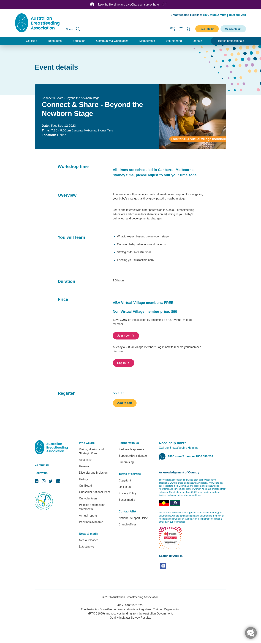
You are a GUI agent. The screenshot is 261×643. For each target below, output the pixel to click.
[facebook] (36, 482)
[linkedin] (58, 482)
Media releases (88, 540)
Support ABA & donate (133, 455)
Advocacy (85, 459)
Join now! (123, 335)
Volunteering (174, 40)
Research (85, 466)
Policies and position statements (92, 506)
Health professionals (231, 40)
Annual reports (88, 515)
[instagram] (43, 482)
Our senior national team (94, 492)
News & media (88, 533)
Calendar (181, 29)
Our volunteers (88, 498)
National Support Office (133, 518)
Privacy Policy (128, 493)
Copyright (125, 480)
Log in (121, 362)
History (83, 479)
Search (70, 29)
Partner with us (129, 442)
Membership (147, 40)
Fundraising (126, 462)
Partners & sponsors (131, 449)
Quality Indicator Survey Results (130, 617)
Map (188, 29)
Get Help (31, 40)
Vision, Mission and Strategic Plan (91, 451)
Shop (172, 29)
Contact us (42, 464)
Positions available (91, 521)
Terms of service (130, 473)
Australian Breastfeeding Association (135, 597)
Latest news (86, 546)
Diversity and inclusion (93, 472)
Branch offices (128, 524)
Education (79, 40)
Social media (127, 499)
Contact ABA (127, 511)
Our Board (85, 485)
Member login (233, 28)
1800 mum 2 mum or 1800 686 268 (190, 456)
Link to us (125, 486)
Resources (55, 40)
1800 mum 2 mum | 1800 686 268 (224, 14)
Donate (197, 40)
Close (165, 4)
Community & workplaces (112, 40)
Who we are (87, 442)
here (156, 4)
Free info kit (207, 28)
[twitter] (51, 482)
